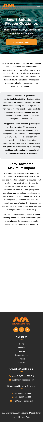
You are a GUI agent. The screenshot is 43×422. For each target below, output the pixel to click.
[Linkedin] (15, 329)
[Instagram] (27, 329)
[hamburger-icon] (38, 6)
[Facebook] (21, 329)
